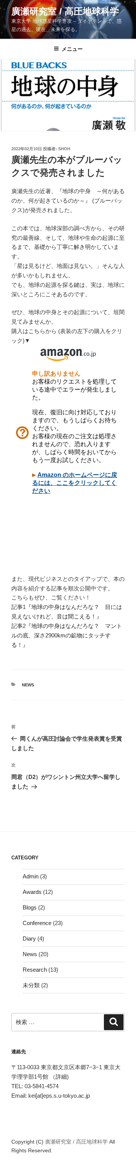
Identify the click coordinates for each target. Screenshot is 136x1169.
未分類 (31, 985)
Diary (29, 938)
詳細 (61, 1076)
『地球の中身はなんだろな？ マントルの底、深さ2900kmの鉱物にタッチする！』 (66, 635)
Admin (31, 876)
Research (35, 969)
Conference (37, 923)
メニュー (72, 49)
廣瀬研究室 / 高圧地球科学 (65, 11)
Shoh (64, 148)
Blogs (30, 907)
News (28, 685)
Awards (32, 892)
